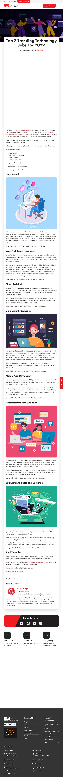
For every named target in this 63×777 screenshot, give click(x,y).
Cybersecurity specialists (17, 353)
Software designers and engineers (15, 530)
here (22, 572)
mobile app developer (14, 380)
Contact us (9, 568)
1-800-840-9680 (12, 1)
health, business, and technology (35, 562)
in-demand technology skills (22, 130)
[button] (58, 6)
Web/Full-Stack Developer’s (15, 255)
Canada (8, 757)
